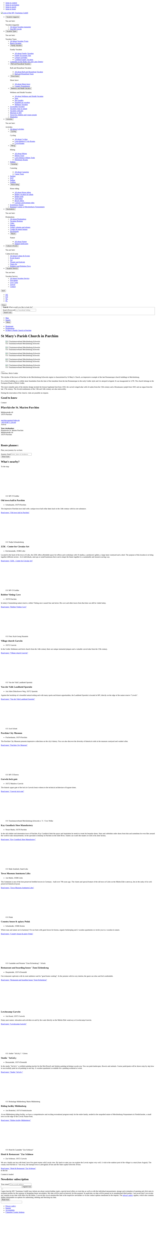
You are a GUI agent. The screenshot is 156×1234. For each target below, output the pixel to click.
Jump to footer (10, 9)
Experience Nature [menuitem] (17, 205)
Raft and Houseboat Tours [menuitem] (24, 74)
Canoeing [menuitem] (14, 164)
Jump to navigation (12, 5)
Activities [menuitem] (9, 119)
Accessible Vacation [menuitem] (17, 107)
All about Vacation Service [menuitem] (19, 278)
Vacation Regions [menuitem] (16, 221)
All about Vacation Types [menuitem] (19, 41)
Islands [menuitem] (12, 225)
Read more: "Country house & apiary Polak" (17, 934)
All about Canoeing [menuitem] (22, 172)
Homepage (9, 326)
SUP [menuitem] (11, 178)
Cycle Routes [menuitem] (19, 143)
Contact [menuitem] (13, 287)
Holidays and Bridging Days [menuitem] (20, 266)
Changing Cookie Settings (14, 1212)
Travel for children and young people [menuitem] (23, 115)
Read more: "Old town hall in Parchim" (15, 513)
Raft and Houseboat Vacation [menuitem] (20, 64)
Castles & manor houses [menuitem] (18, 229)
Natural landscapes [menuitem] (21, 244)
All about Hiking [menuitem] (21, 154)
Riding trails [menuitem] (19, 197)
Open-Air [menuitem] (13, 264)
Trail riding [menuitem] (19, 199)
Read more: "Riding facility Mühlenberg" (16, 1120)
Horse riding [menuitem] (15, 184)
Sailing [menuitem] (12, 180)
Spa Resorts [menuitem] (14, 231)
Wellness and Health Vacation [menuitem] (21, 88)
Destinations (9, 328)
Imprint (8, 1208)
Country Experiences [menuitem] (22, 86)
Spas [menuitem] (16, 98)
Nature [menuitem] (13, 234)
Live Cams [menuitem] (14, 282)
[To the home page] (14, 13)
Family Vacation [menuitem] (16, 45)
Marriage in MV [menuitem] (16, 113)
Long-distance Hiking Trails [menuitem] (25, 158)
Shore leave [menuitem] (15, 76)
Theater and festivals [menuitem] (17, 262)
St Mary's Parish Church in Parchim (18, 330)
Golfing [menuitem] (13, 182)
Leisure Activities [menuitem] (21, 58)
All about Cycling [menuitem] (21, 139)
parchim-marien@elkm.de (10, 420)
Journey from (6, 454)
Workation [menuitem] (14, 117)
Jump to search (10, 7)
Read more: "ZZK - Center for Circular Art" (17, 561)
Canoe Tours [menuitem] (19, 174)
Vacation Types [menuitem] (11, 31)
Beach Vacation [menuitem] (15, 43)
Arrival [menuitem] (12, 285)
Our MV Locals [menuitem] (16, 29)
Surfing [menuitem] (12, 176)
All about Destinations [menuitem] (18, 219)
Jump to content (11, 3)
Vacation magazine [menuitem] (12, 17)
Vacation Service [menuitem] (12, 268)
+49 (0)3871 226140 (8, 422)
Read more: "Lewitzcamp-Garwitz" (14, 1024)
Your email (5, 1184)
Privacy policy (10, 1206)
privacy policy (128, 1195)
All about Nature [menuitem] (21, 242)
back (3, 291)
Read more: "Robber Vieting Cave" (14, 607)
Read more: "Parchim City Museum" (14, 745)
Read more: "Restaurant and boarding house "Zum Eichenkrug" (24, 980)
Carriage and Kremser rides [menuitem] (24, 203)
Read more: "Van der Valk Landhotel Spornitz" (18, 699)
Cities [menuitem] (12, 223)
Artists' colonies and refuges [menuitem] (20, 227)
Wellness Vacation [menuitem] (21, 105)
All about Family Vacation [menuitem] (24, 53)
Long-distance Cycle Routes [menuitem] (25, 141)
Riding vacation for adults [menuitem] (24, 194)
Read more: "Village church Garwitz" (14, 653)
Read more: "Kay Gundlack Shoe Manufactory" (18, 839)
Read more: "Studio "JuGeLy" (12, 1072)
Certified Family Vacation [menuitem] (24, 60)
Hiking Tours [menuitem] (19, 156)
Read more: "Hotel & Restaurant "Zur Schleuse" (18, 1168)
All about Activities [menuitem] (17, 129)
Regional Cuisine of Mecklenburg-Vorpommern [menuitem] (27, 207)
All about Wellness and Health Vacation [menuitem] (29, 96)
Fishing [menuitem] (12, 162)
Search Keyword (9, 310)
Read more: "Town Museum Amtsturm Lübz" (17, 888)
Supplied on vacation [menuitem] (22, 102)
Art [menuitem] (11, 260)
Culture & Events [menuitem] (12, 246)
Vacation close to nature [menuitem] (18, 109)
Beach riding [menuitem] (19, 201)
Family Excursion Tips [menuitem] (23, 55)
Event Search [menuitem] (15, 258)
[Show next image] (4, 371)
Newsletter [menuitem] (14, 280)
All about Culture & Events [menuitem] (20, 256)
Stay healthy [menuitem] (19, 100)
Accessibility (10, 1210)
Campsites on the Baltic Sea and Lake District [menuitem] (26, 62)
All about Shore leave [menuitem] (22, 84)
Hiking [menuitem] (13, 146)
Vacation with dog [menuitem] (16, 111)
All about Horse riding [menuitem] (23, 192)
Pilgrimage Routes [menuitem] (21, 160)
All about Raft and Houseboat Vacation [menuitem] (29, 72)
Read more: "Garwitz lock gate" (12, 791)
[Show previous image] (2, 371)
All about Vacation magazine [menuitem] (20, 27)
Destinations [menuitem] (10, 209)
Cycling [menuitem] (13, 131)
